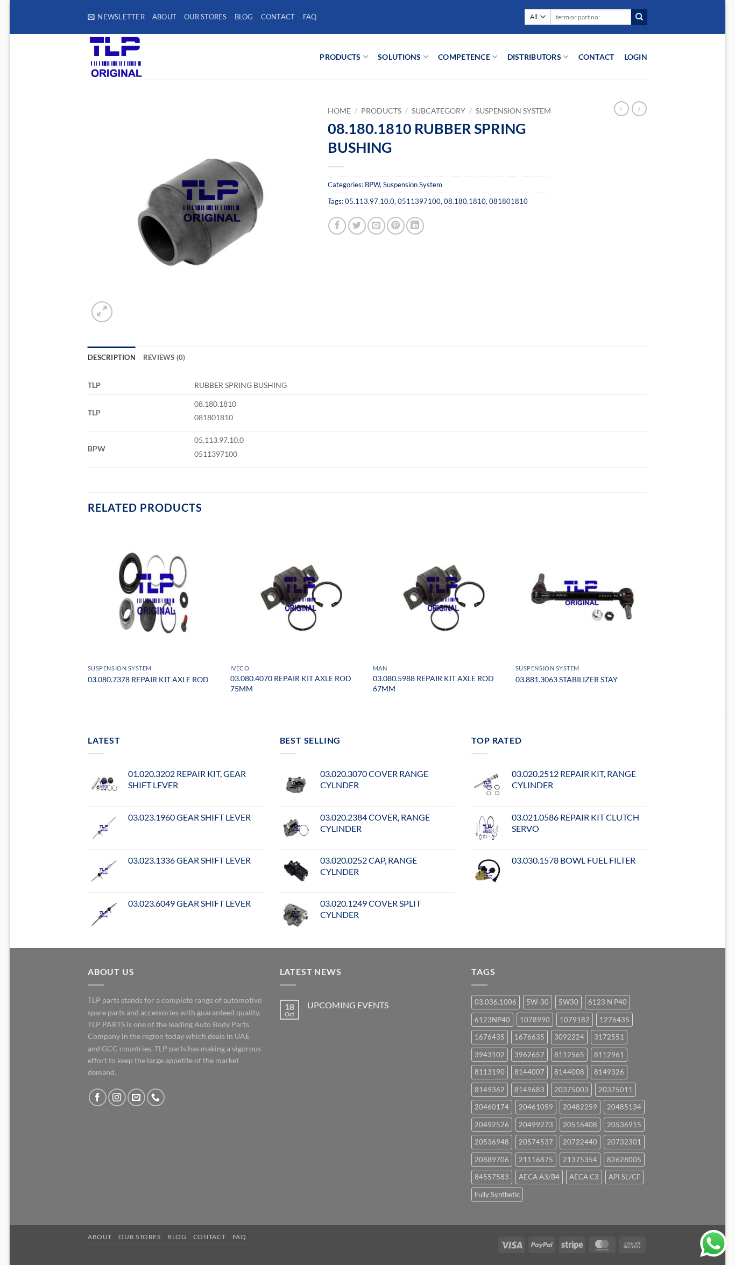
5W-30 (537, 1002)
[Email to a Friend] (376, 226)
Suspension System (513, 111)
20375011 (615, 1089)
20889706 (492, 1159)
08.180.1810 (465, 201)
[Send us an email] (136, 1097)
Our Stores (205, 16)
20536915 (624, 1124)
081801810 (508, 201)
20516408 (580, 1124)
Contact (278, 16)
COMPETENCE (464, 56)
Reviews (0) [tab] (164, 357)
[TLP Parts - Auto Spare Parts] (154, 57)
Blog (244, 16)
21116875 (536, 1159)
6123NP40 (492, 1019)
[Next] (647, 621)
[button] (116, 17)
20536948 (492, 1141)
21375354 (580, 1159)
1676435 (490, 1037)
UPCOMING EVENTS (347, 1005)
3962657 (529, 1054)
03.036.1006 (496, 1002)
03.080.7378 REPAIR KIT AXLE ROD (148, 679)
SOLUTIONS (399, 56)
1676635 (529, 1037)
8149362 (490, 1089)
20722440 (580, 1141)
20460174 (492, 1107)
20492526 (492, 1124)
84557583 (492, 1176)
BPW (372, 184)
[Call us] (156, 1097)
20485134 (624, 1107)
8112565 (569, 1054)
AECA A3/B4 (539, 1176)
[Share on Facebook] (337, 226)
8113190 (490, 1072)
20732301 (624, 1141)
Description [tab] (112, 357)
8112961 (609, 1054)
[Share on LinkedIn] (415, 226)
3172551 (609, 1037)
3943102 (490, 1054)
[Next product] (621, 108)
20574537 (536, 1141)
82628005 (624, 1159)
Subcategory (438, 111)
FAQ (310, 16)
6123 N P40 (607, 1002)
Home (339, 111)
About (164, 16)
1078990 (535, 1019)
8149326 (609, 1072)
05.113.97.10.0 (369, 201)
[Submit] (639, 17)
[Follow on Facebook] (98, 1097)
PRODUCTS (340, 56)
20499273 (536, 1124)
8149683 (529, 1089)
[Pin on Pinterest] (396, 226)
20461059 (536, 1107)
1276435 (614, 1019)
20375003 (571, 1089)
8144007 (529, 1072)
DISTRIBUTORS (534, 56)
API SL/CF (624, 1176)
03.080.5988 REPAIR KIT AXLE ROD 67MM (433, 683)
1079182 (575, 1019)
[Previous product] (639, 108)
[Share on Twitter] (357, 226)
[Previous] (88, 621)
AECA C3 (584, 1176)
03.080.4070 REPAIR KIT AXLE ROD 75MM (290, 683)
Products (381, 111)
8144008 (569, 1072)
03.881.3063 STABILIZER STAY (566, 679)
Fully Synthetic (497, 1194)
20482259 (580, 1107)
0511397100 (419, 201)
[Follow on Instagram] (117, 1097)
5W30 (568, 1002)
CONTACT (596, 56)
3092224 (569, 1037)
